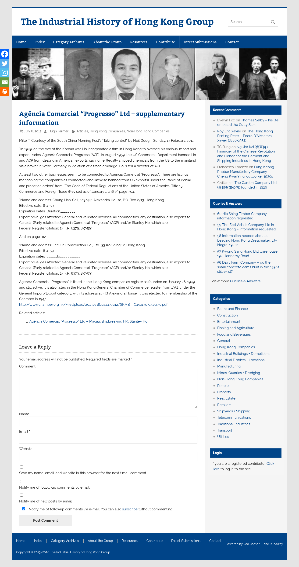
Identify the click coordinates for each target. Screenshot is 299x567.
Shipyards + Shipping (233, 411)
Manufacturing (229, 366)
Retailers (224, 405)
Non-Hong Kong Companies (148, 131)
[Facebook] (4, 54)
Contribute (165, 42)
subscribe (130, 509)
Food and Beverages (234, 334)
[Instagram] (4, 72)
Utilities (223, 437)
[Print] (4, 91)
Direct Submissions (200, 42)
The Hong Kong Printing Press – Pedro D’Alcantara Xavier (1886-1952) (245, 136)
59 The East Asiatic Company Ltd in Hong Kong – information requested (246, 227)
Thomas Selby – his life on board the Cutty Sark (247, 122)
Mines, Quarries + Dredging (238, 373)
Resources (138, 42)
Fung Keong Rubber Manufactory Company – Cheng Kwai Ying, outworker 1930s (245, 171)
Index (40, 42)
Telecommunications (234, 417)
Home (21, 42)
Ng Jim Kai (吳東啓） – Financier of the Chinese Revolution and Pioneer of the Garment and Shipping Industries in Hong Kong (246, 154)
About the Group (107, 42)
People (223, 386)
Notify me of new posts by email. (45, 501)
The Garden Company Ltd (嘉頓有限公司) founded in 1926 (247, 185)
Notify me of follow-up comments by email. (54, 487)
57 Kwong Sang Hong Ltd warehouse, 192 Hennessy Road (247, 253)
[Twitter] (4, 63)
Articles (82, 131)
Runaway (276, 544)
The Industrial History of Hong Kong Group (117, 21)
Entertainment (228, 322)
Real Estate (226, 398)
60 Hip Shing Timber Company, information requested (242, 216)
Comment (28, 366)
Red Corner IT (253, 544)
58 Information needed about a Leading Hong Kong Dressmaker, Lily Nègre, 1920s (247, 240)
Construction (227, 315)
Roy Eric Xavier (229, 131)
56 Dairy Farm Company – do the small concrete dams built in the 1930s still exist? (248, 267)
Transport (224, 430)
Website (25, 449)
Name (25, 414)
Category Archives (68, 42)
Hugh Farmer (58, 131)
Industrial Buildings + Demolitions (243, 354)
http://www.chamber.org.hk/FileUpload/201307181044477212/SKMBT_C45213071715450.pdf (93, 304)
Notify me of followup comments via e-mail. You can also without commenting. (100, 509)
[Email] (4, 82)
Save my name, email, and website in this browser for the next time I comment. (83, 473)
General (223, 341)
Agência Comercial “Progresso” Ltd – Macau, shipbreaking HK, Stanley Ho (88, 321)
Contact (232, 42)
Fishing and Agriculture (235, 328)
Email (24, 431)
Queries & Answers (227, 203)
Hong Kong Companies (107, 131)
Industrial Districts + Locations (240, 360)
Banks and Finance (232, 309)
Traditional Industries (233, 424)
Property (224, 392)
